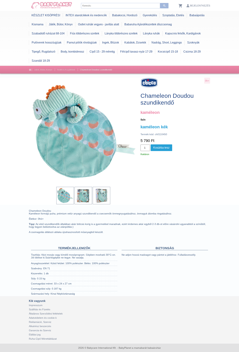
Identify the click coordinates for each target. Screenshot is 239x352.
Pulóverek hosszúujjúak (46, 42)
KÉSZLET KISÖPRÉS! (45, 15)
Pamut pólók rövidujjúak (82, 42)
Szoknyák (193, 42)
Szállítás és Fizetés (39, 309)
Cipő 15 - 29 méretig (102, 51)
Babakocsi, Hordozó (124, 15)
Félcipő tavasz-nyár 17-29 (136, 51)
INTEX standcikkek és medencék (86, 15)
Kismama (37, 24)
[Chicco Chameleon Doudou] (65, 195)
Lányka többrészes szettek (121, 33)
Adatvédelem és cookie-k (43, 317)
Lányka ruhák (151, 33)
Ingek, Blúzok (110, 42)
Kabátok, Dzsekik (135, 42)
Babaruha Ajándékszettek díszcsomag (148, 24)
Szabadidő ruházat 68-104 (48, 33)
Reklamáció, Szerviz (40, 322)
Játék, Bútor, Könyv (61, 24)
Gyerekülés (150, 15)
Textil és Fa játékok (66, 69)
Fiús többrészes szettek (84, 33)
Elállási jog (35, 334)
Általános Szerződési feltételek (46, 313)
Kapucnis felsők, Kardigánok (183, 33)
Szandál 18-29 (41, 60)
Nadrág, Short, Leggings (167, 42)
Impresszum (36, 305)
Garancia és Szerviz (40, 330)
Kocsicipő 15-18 (168, 51)
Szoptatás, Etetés (173, 15)
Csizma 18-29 (192, 51)
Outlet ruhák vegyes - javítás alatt (98, 24)
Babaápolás (197, 15)
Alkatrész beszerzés (40, 326)
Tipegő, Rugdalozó (43, 51)
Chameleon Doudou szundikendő (96, 69)
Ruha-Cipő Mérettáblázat (43, 338)
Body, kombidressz (72, 51)
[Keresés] (164, 5)
